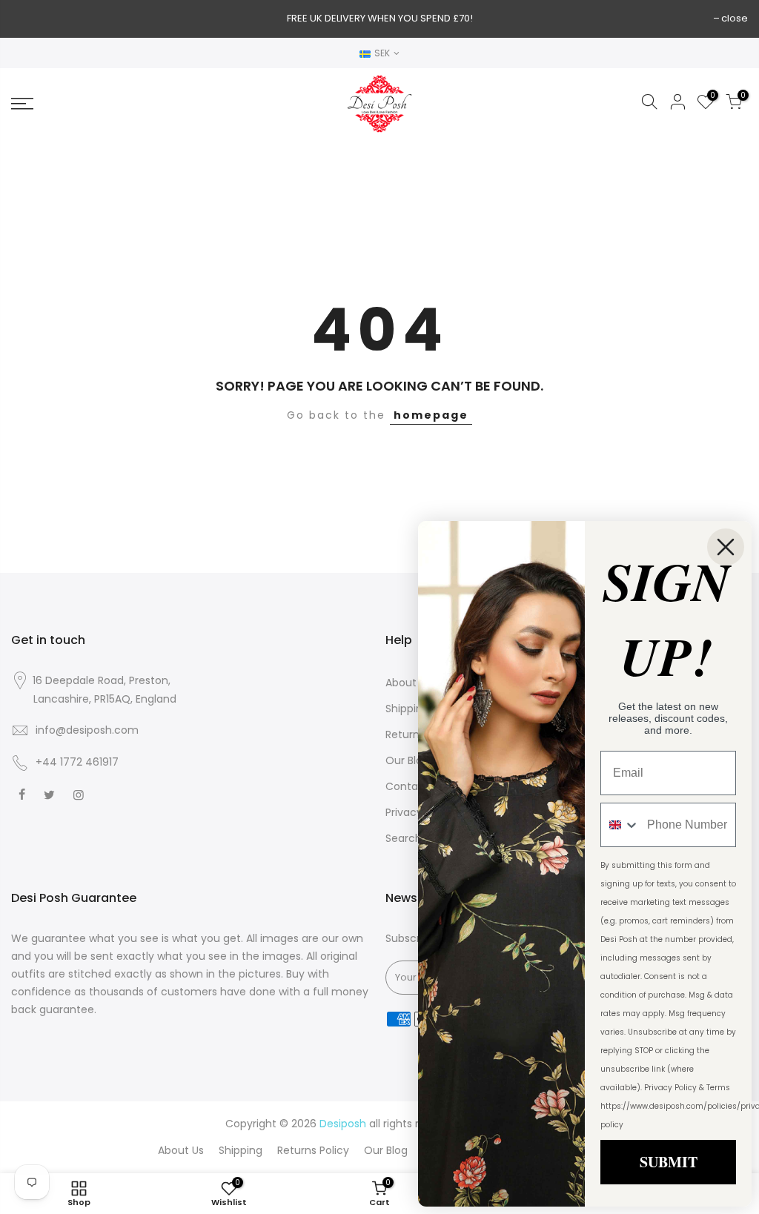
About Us (408, 682)
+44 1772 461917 (77, 761)
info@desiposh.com (87, 730)
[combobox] (620, 824)
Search (403, 838)
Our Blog (407, 760)
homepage (431, 415)
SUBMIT (668, 1161)
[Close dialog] (725, 546)
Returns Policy (313, 1150)
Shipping (407, 708)
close (734, 18)
